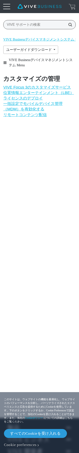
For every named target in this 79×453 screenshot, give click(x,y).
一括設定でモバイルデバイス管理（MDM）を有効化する (33, 106)
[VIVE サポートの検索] (69, 24)
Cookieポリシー (34, 417)
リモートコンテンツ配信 (25, 115)
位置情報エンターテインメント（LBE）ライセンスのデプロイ (38, 95)
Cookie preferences (20, 445)
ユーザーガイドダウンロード (29, 49)
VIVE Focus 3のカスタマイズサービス (37, 87)
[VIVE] (39, 6)
